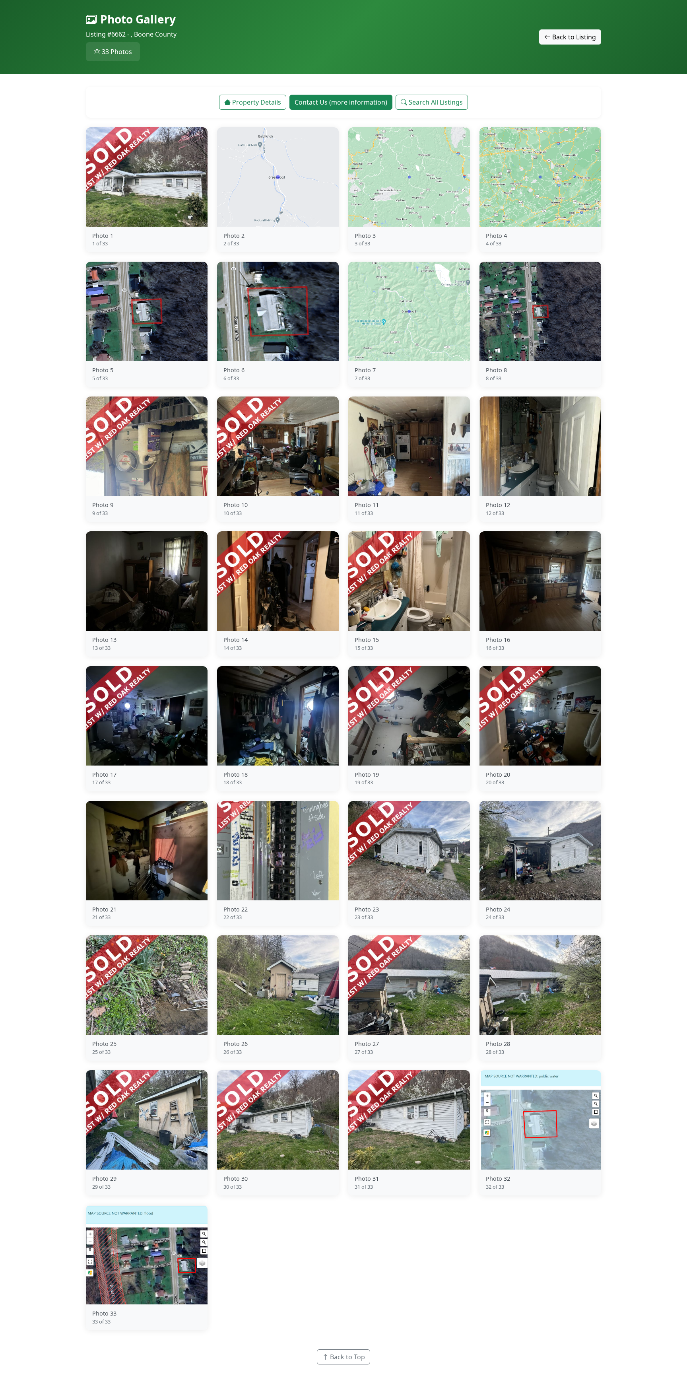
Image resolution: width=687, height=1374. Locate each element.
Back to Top (347, 1357)
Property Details (256, 102)
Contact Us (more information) (341, 102)
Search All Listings (436, 102)
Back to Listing (574, 37)
